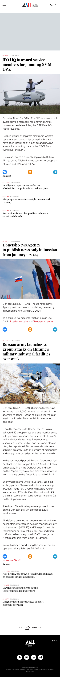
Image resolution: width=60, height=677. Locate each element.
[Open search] (51, 4)
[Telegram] (55, 172)
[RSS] (19, 657)
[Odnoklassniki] (30, 172)
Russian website (19, 321)
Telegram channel (43, 321)
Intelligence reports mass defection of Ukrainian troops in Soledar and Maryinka (25, 187)
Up (53, 641)
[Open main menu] (4, 4)
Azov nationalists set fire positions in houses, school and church (25, 215)
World (5, 55)
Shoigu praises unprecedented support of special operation (23, 603)
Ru (56, 4)
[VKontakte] (5, 172)
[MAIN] (40, 657)
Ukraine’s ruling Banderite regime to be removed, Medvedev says (20, 589)
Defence (6, 183)
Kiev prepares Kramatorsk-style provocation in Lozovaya (27, 201)
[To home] (30, 5)
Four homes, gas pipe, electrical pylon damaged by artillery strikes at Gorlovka (27, 575)
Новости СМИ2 (12, 560)
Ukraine (6, 197)
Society (6, 241)
